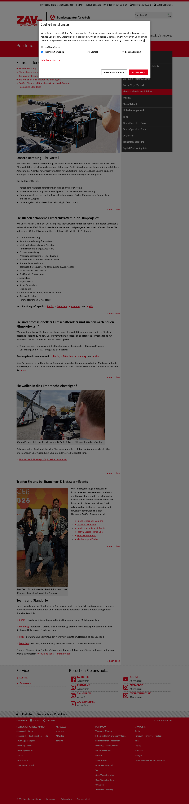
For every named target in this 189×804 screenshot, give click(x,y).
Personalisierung (133, 52)
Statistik (94, 52)
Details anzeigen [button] (49, 60)
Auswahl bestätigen (114, 72)
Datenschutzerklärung (133, 40)
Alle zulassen (138, 72)
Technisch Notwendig (54, 52)
